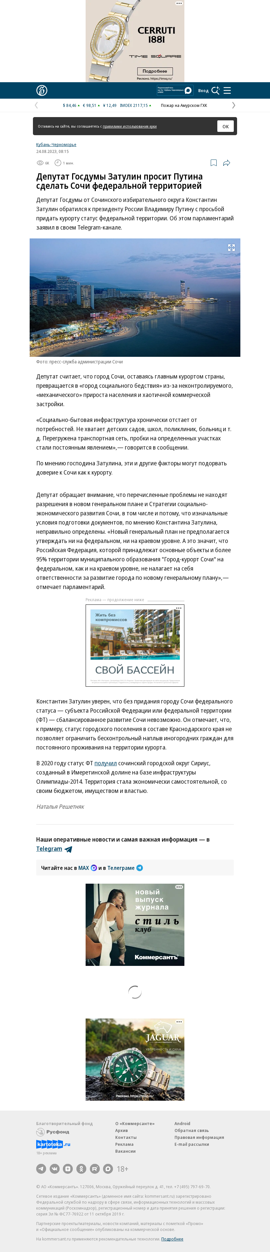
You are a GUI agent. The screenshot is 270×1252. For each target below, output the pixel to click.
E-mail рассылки (192, 1144)
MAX (83, 868)
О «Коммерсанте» (135, 1123)
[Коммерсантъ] (41, 90)
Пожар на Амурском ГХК (184, 105)
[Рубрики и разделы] (227, 90)
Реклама (124, 1144)
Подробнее (172, 1239)
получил (105, 763)
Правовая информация (199, 1137)
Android (182, 1123)
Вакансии (125, 1151)
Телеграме (121, 868)
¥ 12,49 (110, 105)
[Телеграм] (41, 1169)
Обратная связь (192, 1130)
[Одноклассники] (81, 1169)
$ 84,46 (69, 105)
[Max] (108, 1169)
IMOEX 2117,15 (134, 105)
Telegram (49, 848)
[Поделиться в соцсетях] (226, 163)
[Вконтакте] (55, 1169)
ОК (226, 126)
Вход (203, 90)
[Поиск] (216, 90)
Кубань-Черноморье (56, 144)
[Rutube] (95, 1169)
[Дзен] (68, 1169)
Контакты (126, 1137)
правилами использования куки (130, 126)
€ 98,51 (89, 105)
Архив (121, 1130)
